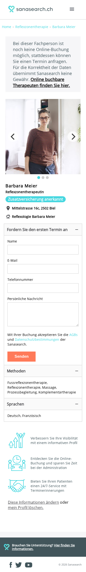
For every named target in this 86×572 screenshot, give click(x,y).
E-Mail (12, 260)
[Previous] (13, 136)
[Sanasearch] (31, 9)
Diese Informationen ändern (33, 502)
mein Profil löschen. (25, 507)
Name (12, 241)
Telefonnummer (20, 279)
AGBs (73, 334)
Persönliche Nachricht (25, 298)
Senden (22, 356)
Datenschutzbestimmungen (37, 339)
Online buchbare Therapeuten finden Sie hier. (41, 82)
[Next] (73, 136)
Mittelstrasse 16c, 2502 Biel (33, 208)
